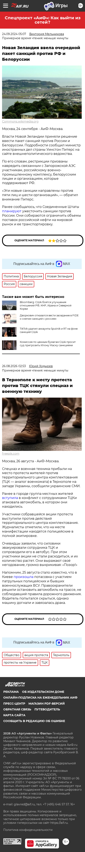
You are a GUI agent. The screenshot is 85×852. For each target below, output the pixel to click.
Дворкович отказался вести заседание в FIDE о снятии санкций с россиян (49, 317)
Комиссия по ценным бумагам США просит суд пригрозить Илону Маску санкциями (48, 343)
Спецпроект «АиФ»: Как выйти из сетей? (42, 20)
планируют (11, 211)
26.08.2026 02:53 (14, 366)
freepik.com (10, 453)
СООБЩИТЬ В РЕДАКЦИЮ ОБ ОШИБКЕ (34, 721)
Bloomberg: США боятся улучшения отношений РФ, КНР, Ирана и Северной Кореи (45, 305)
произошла (23, 577)
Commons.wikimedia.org (20, 121)
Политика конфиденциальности (28, 830)
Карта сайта (14, 715)
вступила (10, 498)
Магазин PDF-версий (46, 703)
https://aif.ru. (59, 823)
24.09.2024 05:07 (14, 34)
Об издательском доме (43, 692)
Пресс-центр (14, 703)
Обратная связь (17, 709)
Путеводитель (47, 709)
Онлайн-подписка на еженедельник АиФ (40, 697)
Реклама (11, 692)
